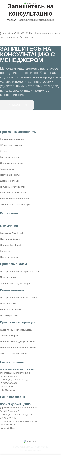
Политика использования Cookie (18, 347)
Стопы (3, 151)
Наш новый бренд (10, 239)
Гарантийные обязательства (16, 329)
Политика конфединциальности (17, 341)
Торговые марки (9, 335)
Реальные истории (10, 309)
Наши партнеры (9, 257)
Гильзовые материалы (12, 186)
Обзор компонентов (11, 145)
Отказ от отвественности (13, 353)
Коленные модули (10, 157)
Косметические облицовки (14, 198)
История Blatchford (10, 245)
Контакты (5, 251)
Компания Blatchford (11, 233)
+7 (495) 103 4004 (8, 383)
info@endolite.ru (7, 428)
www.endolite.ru (7, 425)
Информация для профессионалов (19, 271)
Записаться (17, 104)
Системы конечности (11, 163)
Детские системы (9, 180)
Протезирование (9, 315)
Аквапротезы (7, 169)
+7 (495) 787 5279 (8, 421)
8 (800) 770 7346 (8, 418)
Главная (11, 20)
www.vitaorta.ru (7, 387)
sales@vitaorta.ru (8, 390)
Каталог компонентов (12, 139)
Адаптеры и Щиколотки (13, 192)
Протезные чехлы (10, 174)
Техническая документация (15, 204)
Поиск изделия (8, 277)
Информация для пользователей (18, 297)
